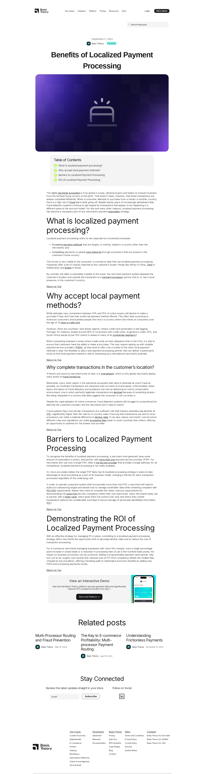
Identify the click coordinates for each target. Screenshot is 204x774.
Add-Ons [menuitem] (113, 739)
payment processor (112, 277)
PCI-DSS (51, 490)
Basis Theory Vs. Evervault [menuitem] (158, 735)
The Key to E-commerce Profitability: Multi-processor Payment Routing (101, 642)
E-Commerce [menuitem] (75, 743)
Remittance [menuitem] (74, 754)
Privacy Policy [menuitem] (131, 739)
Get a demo (161, 11)
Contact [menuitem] (112, 754)
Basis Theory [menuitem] (115, 732)
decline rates (101, 417)
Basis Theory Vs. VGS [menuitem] (156, 743)
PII (48, 503)
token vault (71, 496)
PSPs (79, 347)
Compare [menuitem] (151, 732)
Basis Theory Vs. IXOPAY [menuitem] (157, 739)
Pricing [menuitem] (112, 735)
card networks (94, 252)
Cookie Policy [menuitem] (131, 743)
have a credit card (70, 322)
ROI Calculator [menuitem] (115, 743)
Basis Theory (98, 43)
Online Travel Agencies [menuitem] (80, 761)
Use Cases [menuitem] (75, 732)
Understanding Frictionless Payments (144, 637)
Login (147, 11)
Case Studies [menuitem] (114, 746)
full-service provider (106, 462)
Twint (149, 264)
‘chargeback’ (107, 373)
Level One (71, 493)
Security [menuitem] (128, 746)
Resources (114, 11)
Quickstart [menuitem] (97, 735)
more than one (107, 459)
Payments (111, 43)
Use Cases (69, 11)
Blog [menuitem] (111, 750)
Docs (124, 11)
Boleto (68, 267)
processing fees (98, 420)
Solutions (82, 11)
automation (114, 211)
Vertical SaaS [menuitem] (75, 765)
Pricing (103, 11)
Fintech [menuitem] (73, 746)
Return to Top (53, 286)
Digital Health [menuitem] (75, 739)
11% (48, 414)
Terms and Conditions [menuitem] (134, 735)
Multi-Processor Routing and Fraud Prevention (55, 637)
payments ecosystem (69, 193)
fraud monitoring (71, 376)
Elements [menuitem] (96, 739)
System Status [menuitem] (131, 750)
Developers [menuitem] (98, 732)
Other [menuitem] (127, 732)
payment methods (72, 244)
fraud (72, 202)
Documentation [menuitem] (99, 743)
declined (118, 392)
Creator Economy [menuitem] (77, 735)
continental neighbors (124, 335)
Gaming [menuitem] (73, 750)
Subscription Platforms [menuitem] (80, 758)
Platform (92, 11)
